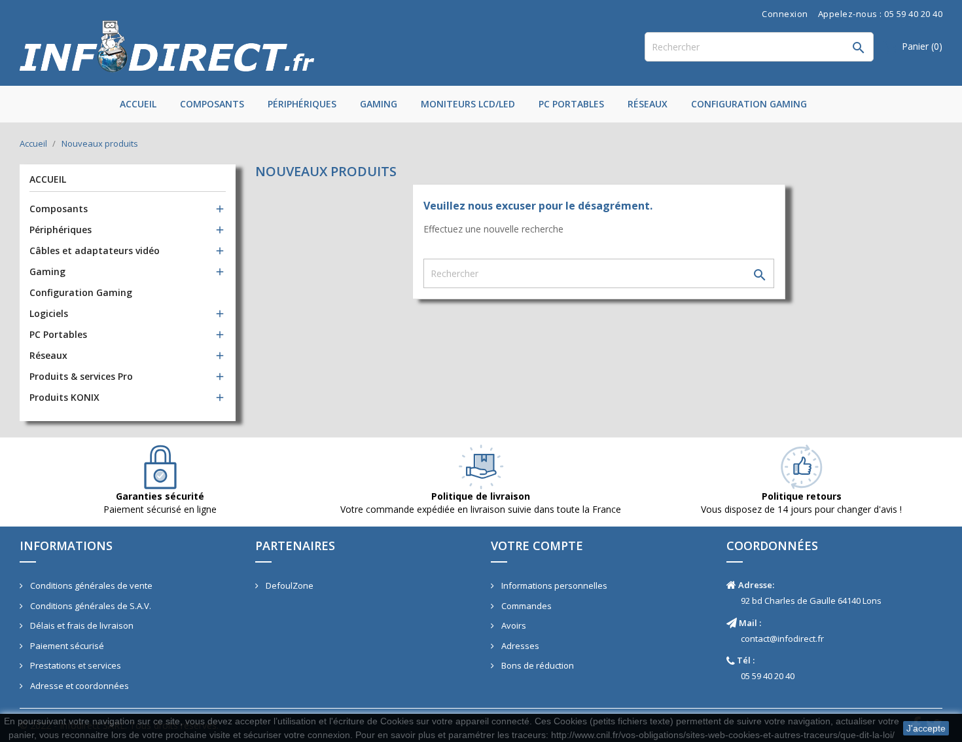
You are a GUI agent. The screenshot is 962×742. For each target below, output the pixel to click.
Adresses (519, 646)
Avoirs (512, 625)
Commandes (525, 606)
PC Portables (571, 104)
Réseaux (648, 104)
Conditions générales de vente (90, 585)
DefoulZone (288, 585)
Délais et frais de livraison (81, 625)
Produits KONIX (64, 397)
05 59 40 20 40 (767, 676)
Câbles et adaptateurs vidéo (94, 250)
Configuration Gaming (749, 104)
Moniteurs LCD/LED (468, 104)
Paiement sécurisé (66, 646)
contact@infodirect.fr (782, 638)
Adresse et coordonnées (78, 686)
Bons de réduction (536, 665)
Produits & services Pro (81, 376)
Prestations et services (74, 665)
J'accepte (926, 728)
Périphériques (302, 104)
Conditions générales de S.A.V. (89, 606)
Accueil (138, 104)
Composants (212, 104)
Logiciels (48, 313)
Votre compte (537, 545)
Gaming (378, 104)
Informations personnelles (553, 585)
